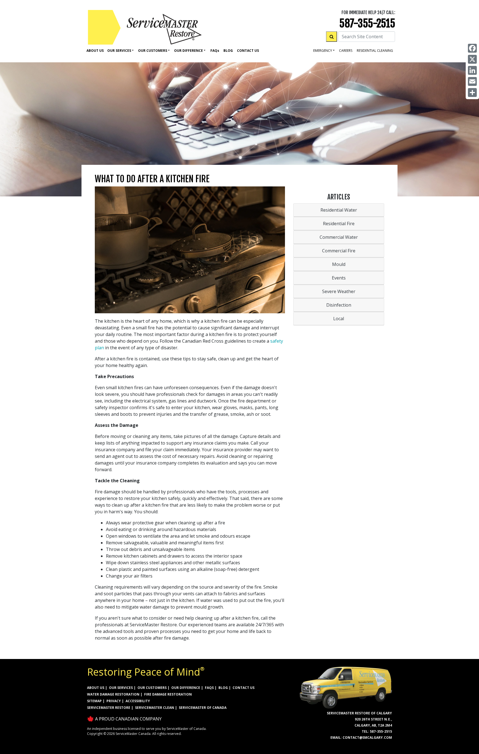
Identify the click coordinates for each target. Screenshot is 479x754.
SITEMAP (94, 701)
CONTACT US (243, 687)
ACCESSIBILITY (138, 701)
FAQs (209, 687)
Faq (214, 50)
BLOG (223, 687)
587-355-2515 (367, 23)
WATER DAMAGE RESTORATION (113, 694)
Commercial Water (339, 237)
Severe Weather (338, 291)
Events (339, 278)
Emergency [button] (322, 50)
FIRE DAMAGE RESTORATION (168, 694)
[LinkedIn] (472, 70)
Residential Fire (339, 223)
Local (338, 319)
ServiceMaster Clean (154, 707)
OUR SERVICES (121, 687)
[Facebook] (472, 48)
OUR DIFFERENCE (185, 687)
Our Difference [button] (188, 50)
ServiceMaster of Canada (202, 707)
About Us (95, 50)
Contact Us (248, 50)
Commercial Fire (338, 251)
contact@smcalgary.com (367, 737)
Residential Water (338, 210)
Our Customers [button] (152, 50)
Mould (338, 264)
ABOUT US (95, 687)
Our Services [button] (119, 50)
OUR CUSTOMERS (152, 687)
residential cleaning (375, 50)
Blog (228, 50)
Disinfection (338, 305)
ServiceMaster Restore (108, 707)
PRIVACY (113, 701)
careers (345, 50)
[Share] (472, 92)
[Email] (472, 81)
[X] (472, 59)
